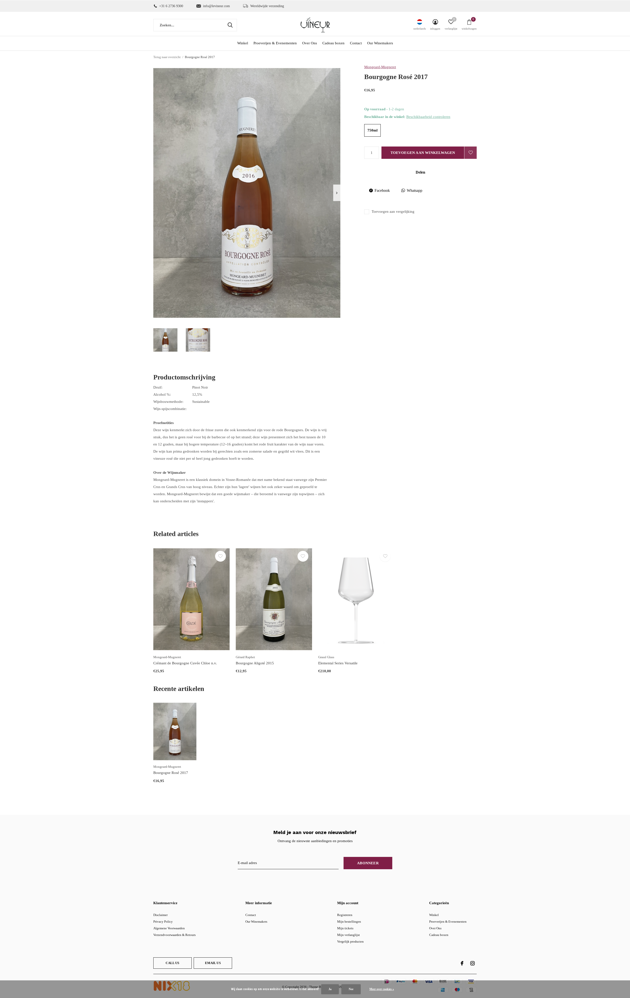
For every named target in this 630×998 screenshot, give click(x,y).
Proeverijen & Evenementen (275, 43)
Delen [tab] (420, 172)
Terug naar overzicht (167, 57)
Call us (172, 963)
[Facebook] (462, 963)
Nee (351, 989)
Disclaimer (160, 915)
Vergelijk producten (350, 941)
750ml (372, 130)
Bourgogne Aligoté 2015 (255, 663)
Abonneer (368, 863)
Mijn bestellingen (349, 921)
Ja (330, 989)
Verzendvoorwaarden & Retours (174, 935)
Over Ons (309, 43)
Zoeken (230, 25)
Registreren (344, 915)
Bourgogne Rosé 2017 (170, 773)
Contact (356, 43)
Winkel (242, 43)
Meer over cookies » (381, 989)
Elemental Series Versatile (338, 663)
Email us (212, 963)
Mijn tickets (345, 928)
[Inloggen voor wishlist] (470, 153)
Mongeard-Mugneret (380, 67)
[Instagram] (472, 963)
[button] (165, 340)
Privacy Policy (163, 921)
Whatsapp (414, 190)
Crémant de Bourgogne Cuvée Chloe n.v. (185, 663)
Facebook (382, 190)
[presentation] (336, 193)
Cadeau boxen (333, 43)
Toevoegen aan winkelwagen (423, 153)
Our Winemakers (380, 43)
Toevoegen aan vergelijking (393, 211)
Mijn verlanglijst (348, 935)
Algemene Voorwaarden (169, 928)
